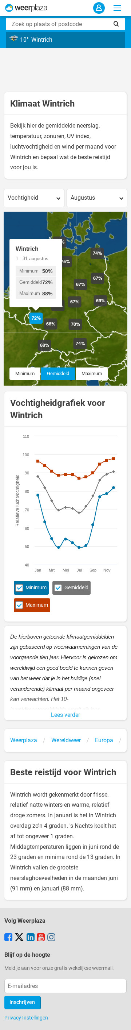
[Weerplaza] (26, 8)
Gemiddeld (58, 373)
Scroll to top (119, 1018)
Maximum (92, 373)
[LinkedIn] (31, 938)
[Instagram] (51, 938)
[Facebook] (8, 938)
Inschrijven (22, 1002)
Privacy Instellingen (26, 1018)
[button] (57, 329)
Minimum (25, 373)
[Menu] (117, 8)
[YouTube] (41, 938)
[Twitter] (19, 938)
